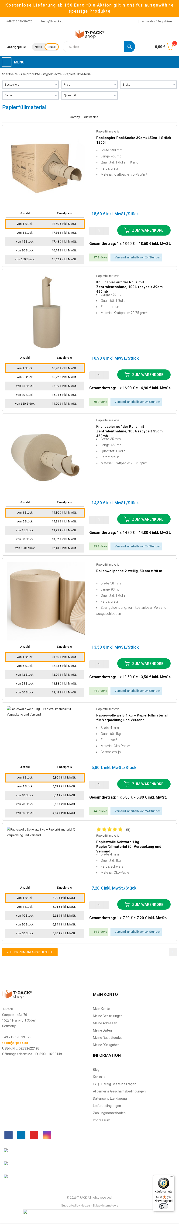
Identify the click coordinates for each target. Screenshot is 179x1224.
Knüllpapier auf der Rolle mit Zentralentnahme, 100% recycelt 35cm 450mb (129, 429)
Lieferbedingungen (107, 1106)
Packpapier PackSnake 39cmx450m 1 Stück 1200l (133, 140)
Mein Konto (101, 1009)
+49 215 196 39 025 (19, 21)
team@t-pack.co (52, 21)
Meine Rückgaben (106, 1045)
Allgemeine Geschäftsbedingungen (119, 1091)
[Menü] (171, 1178)
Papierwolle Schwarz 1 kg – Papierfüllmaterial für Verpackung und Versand (128, 844)
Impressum (101, 1120)
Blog (96, 1069)
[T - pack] (89, 34)
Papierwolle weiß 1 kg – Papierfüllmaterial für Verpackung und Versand (132, 717)
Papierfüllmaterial (108, 131)
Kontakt (99, 1077)
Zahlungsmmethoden (109, 1113)
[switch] (163, 1206)
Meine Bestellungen (108, 1016)
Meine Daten (102, 1030)
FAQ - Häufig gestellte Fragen (114, 1084)
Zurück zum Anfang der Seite (30, 952)
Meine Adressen (105, 1023)
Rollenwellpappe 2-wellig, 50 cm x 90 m (129, 571)
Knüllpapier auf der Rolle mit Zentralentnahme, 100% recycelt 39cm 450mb (129, 284)
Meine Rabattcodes (108, 1038)
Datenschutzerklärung (110, 1098)
